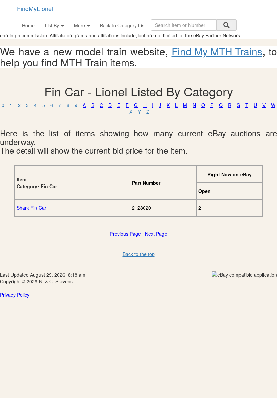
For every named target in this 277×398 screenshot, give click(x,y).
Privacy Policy (14, 294)
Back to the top (139, 254)
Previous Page (125, 233)
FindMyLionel (35, 8)
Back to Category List (123, 25)
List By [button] (52, 25)
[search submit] (226, 25)
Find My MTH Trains (217, 51)
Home (28, 25)
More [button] (80, 25)
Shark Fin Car (31, 207)
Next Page (156, 233)
